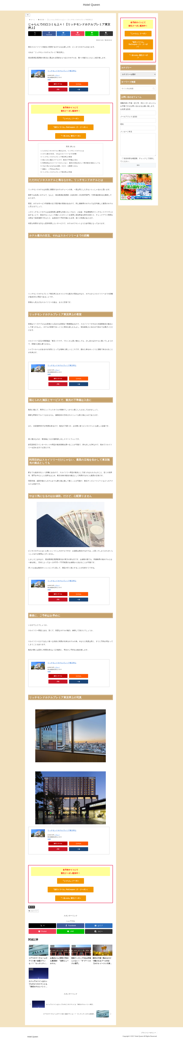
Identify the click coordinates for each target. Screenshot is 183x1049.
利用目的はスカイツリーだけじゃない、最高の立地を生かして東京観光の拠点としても (71, 163)
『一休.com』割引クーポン (70, 136)
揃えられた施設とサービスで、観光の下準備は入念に (60, 160)
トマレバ (57, 75)
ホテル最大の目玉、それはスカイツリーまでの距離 (59, 154)
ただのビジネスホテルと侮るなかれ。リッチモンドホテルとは (63, 151)
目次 (67, 146)
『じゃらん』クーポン (70, 118)
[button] (106, 33)
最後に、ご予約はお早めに (51, 169)
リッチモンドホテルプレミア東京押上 (62, 71)
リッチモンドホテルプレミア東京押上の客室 (57, 157)
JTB (58, 89)
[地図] (49, 79)
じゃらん (78, 84)
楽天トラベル (58, 84)
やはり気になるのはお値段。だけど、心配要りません (60, 166)
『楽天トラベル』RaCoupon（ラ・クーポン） (71, 127)
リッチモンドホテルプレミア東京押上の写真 (57, 172)
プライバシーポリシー (148, 1033)
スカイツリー (34, 911)
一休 (78, 89)
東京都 (32, 907)
